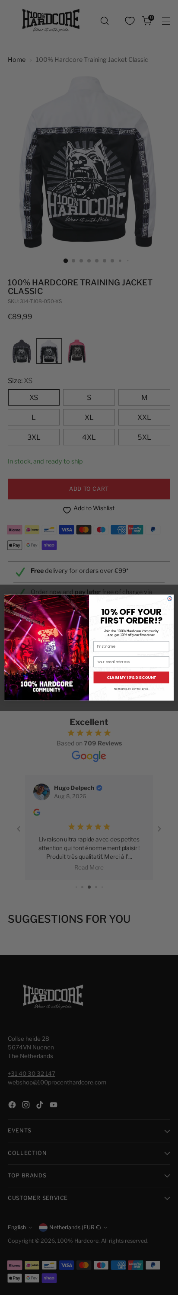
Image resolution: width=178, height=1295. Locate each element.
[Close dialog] (170, 598)
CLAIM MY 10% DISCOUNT (131, 677)
